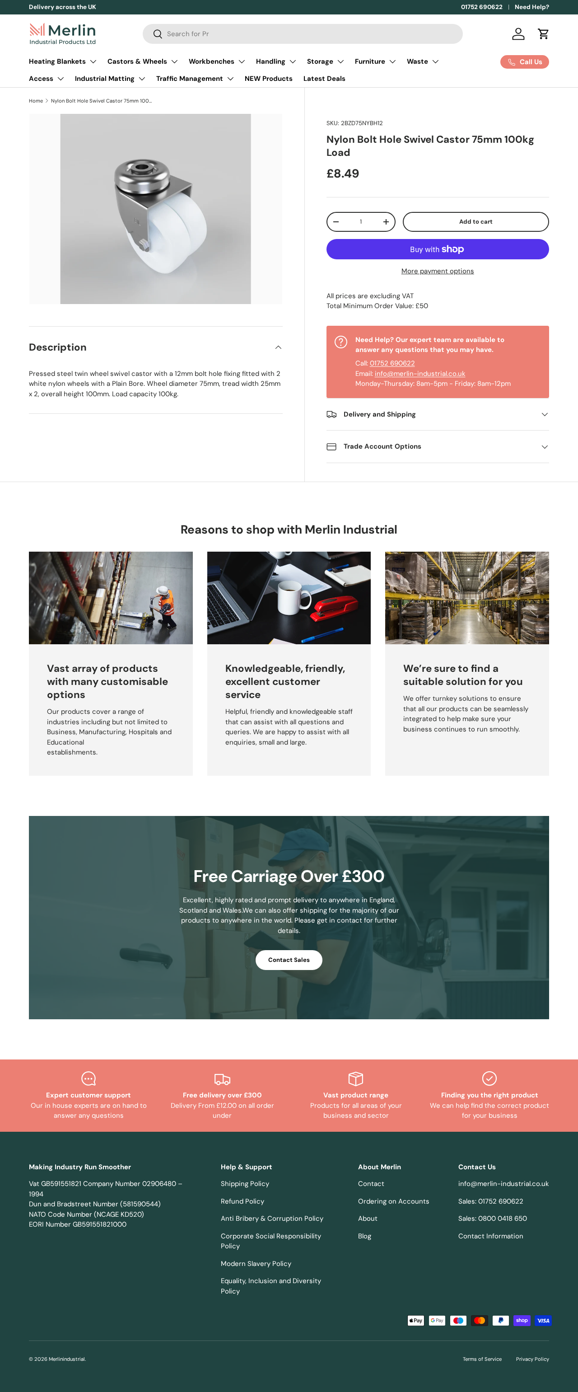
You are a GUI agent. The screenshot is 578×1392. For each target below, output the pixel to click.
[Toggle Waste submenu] (435, 61)
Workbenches (211, 61)
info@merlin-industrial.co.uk (420, 373)
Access (41, 78)
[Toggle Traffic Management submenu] (230, 78)
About (368, 1218)
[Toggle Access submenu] (60, 78)
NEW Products (269, 78)
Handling (270, 61)
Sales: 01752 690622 (490, 1201)
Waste (417, 61)
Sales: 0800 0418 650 (492, 1218)
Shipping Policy (245, 1183)
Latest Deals (324, 78)
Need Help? (532, 7)
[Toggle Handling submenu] (292, 61)
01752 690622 (482, 7)
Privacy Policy (532, 1359)
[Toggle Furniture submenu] (392, 61)
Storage (320, 61)
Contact (371, 1183)
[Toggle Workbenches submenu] (241, 61)
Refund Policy (242, 1201)
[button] (544, 34)
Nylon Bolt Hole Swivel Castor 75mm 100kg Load (102, 101)
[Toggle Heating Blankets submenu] (93, 61)
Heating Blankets (57, 61)
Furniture (370, 61)
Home (36, 101)
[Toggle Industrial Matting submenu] (141, 78)
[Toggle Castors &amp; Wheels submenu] (174, 61)
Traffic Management (189, 78)
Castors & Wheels (137, 61)
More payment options (437, 271)
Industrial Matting (105, 78)
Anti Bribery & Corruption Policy (272, 1218)
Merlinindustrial (67, 1359)
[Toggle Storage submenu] (340, 61)
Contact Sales (289, 960)
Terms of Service (482, 1359)
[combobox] (303, 34)
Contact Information (490, 1236)
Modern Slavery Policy (256, 1263)
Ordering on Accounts (393, 1201)
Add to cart (476, 221)
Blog (364, 1236)
